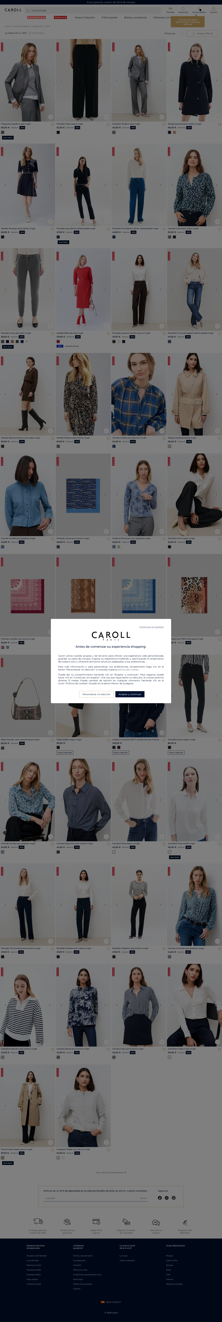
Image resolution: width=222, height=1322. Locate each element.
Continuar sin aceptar (151, 626)
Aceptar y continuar (130, 694)
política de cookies (127, 669)
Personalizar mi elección (96, 694)
